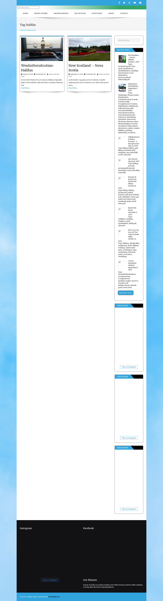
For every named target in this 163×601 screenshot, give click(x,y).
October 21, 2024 (127, 240)
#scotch (134, 124)
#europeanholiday (125, 110)
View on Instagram (129, 367)
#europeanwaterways (126, 115)
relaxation (122, 152)
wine (130, 287)
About (111, 13)
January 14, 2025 (127, 187)
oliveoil (133, 285)
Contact (124, 13)
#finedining (131, 117)
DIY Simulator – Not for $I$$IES (133, 57)
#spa (134, 250)
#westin (121, 283)
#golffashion (123, 223)
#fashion (121, 221)
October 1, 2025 (133, 62)
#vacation (128, 254)
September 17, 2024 (133, 269)
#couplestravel (124, 104)
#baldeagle (122, 95)
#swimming (122, 252)
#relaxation (127, 250)
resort (133, 197)
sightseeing (122, 133)
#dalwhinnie (123, 106)
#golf (120, 68)
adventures (122, 128)
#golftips (134, 71)
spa (128, 152)
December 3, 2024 (132, 213)
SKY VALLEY (132, 159)
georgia (131, 166)
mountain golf (129, 150)
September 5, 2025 (132, 89)
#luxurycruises (132, 122)
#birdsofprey (123, 97)
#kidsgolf (132, 223)
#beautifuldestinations (127, 274)
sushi (120, 199)
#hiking (135, 245)
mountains (122, 170)
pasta (120, 287)
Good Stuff (97, 13)
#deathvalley (134, 243)
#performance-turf (125, 73)
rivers (129, 170)
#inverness (131, 119)
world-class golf (124, 155)
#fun (133, 66)
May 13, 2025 (133, 146)
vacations (131, 133)
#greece (135, 281)
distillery (121, 130)
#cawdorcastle (123, 102)
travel (125, 287)
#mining (121, 248)
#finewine (122, 119)
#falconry (122, 117)
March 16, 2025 (133, 161)
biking (125, 148)
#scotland (122, 126)
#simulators (122, 75)
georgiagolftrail (124, 168)
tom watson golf (129, 199)
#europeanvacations (126, 113)
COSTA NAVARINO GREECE (132, 263)
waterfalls (134, 152)
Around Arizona (61, 13)
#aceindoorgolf (124, 66)
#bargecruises (133, 95)
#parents (121, 226)
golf (136, 148)
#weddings (122, 257)
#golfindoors (128, 68)
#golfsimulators (124, 71)
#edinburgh (133, 106)
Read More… (25, 88)
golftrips (128, 130)
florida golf (122, 192)
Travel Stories (41, 13)
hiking (120, 150)
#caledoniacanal (124, 99)
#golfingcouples (124, 281)
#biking (126, 243)
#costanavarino (124, 276)
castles (130, 128)
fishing (131, 148)
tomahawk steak (124, 201)
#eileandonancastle (125, 108)
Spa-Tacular (80, 13)
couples (136, 128)
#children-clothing (125, 219)
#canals (134, 99)
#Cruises (133, 104)
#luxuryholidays (124, 124)
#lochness (122, 122)
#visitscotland (131, 126)
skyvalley (135, 170)
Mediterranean (124, 285)
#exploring (122, 245)
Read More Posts (125, 293)
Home (25, 13)
